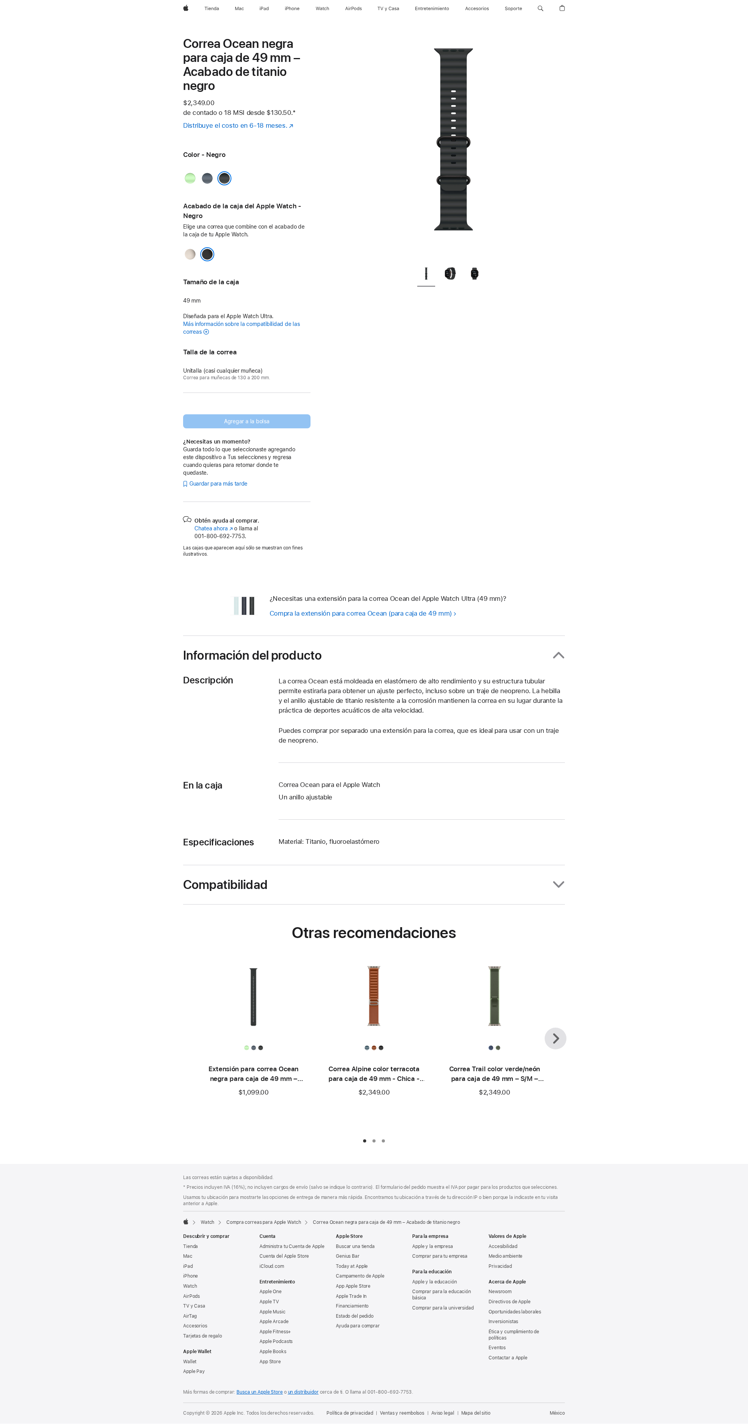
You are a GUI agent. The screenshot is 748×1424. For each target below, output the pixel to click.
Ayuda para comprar (358, 1326)
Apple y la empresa (432, 1246)
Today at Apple (352, 1266)
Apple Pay (194, 1371)
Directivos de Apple (510, 1301)
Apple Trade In (351, 1296)
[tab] (426, 275)
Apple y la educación (434, 1282)
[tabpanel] (453, 148)
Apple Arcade (274, 1321)
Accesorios (195, 1326)
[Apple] (186, 1221)
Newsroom (500, 1291)
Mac (187, 1256)
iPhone (190, 1276)
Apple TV (269, 1301)
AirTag (190, 1316)
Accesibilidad (503, 1246)
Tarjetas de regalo (202, 1336)
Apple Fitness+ (275, 1331)
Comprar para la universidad (443, 1308)
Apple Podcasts (276, 1341)
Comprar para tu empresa (440, 1256)
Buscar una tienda (355, 1246)
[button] (541, 8)
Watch (207, 1222)
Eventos (497, 1347)
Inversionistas (503, 1321)
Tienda (190, 1246)
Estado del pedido (355, 1316)
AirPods (191, 1296)
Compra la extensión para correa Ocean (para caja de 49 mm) (361, 613)
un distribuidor (303, 1392)
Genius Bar (348, 1256)
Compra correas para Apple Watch (263, 1222)
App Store (270, 1361)
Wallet (189, 1361)
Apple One (270, 1291)
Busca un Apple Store (259, 1392)
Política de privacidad (349, 1413)
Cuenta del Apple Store (284, 1256)
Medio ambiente (505, 1256)
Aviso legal (442, 1413)
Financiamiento (352, 1306)
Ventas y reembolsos (402, 1413)
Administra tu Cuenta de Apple (292, 1246)
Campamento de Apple (360, 1276)
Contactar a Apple (508, 1358)
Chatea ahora (213, 528)
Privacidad (500, 1266)
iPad (188, 1266)
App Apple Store (353, 1286)
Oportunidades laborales (515, 1312)
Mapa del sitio (475, 1413)
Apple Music (272, 1312)
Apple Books (272, 1351)
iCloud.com (271, 1266)
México (557, 1413)
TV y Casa (194, 1306)
